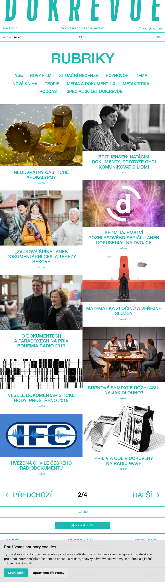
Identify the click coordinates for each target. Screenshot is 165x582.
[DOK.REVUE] (82, 12)
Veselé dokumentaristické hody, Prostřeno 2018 (41, 398)
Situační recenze (78, 75)
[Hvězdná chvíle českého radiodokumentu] (41, 435)
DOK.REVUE (10, 28)
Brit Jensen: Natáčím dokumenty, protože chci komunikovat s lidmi (124, 162)
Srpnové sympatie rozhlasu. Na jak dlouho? (124, 390)
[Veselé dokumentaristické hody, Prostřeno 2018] (41, 374)
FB (144, 28)
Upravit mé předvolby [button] (48, 572)
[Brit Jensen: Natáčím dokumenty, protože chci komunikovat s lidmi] (123, 127)
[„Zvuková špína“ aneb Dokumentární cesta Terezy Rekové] (41, 218)
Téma (141, 75)
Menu (82, 37)
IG (154, 28)
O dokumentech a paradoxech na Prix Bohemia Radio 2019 (41, 341)
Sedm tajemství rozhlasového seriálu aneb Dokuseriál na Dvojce (123, 237)
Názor (41, 183)
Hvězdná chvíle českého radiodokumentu (41, 465)
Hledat (157, 37)
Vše (19, 75)
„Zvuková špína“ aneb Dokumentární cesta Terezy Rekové (41, 256)
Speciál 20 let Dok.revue (94, 91)
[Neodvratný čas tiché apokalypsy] (41, 135)
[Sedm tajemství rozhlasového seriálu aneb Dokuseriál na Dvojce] (123, 203)
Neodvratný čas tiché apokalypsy (41, 175)
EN (160, 28)
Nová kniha (24, 83)
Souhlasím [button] (16, 572)
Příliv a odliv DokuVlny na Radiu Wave (123, 461)
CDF (153, 539)
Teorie (52, 83)
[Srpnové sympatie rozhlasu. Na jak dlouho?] (123, 354)
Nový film (41, 75)
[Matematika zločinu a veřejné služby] (123, 279)
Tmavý (18, 37)
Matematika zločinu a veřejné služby (123, 311)
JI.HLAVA (139, 539)
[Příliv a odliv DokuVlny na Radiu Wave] (123, 429)
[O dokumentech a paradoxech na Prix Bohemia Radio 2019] (41, 302)
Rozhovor (117, 75)
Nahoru (83, 511)
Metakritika (136, 83)
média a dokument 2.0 (91, 83)
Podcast (49, 91)
